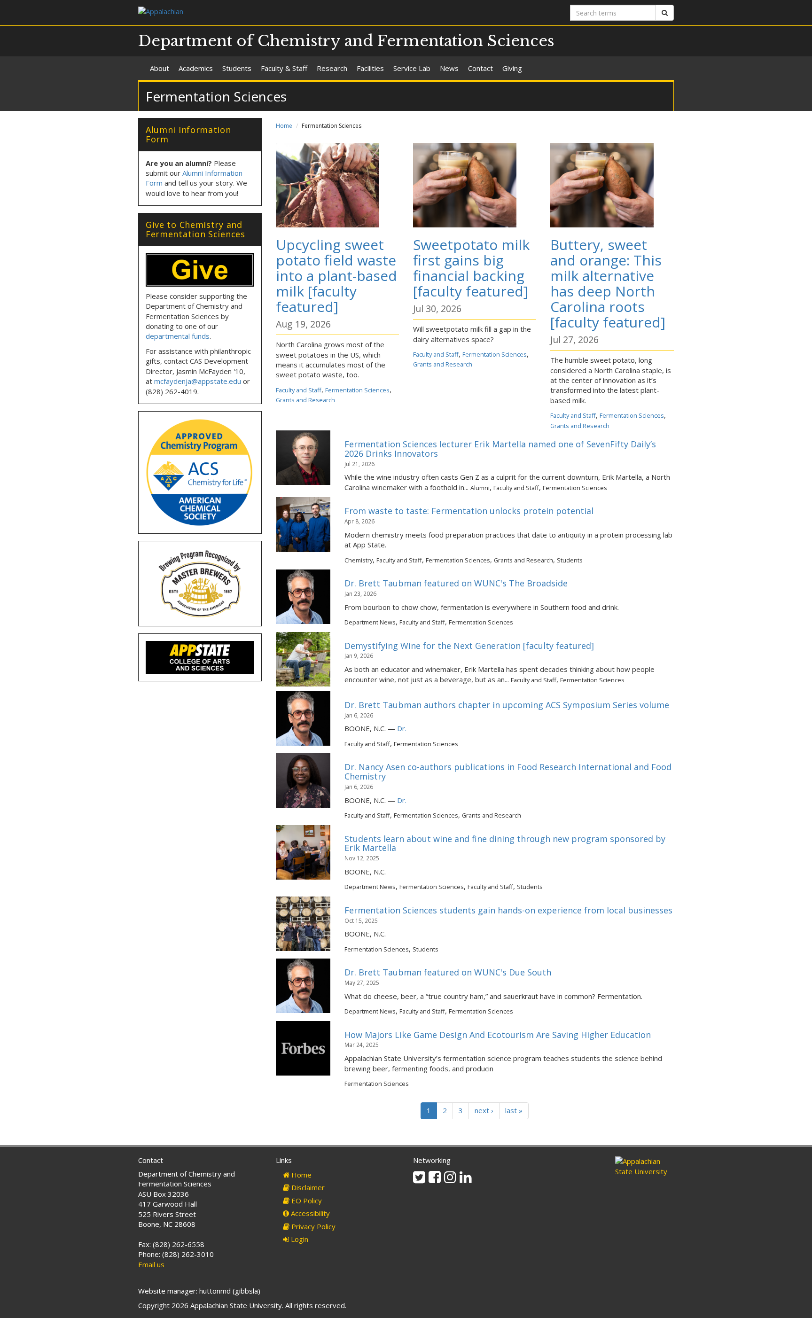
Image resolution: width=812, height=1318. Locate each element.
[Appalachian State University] (268, 12)
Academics (196, 68)
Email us (151, 1264)
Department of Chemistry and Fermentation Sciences (346, 40)
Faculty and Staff (298, 390)
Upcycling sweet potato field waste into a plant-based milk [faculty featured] (336, 275)
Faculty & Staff (284, 68)
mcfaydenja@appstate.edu (197, 381)
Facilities (370, 68)
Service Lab (411, 68)
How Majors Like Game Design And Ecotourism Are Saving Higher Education (497, 1034)
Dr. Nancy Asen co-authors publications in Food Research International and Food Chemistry (507, 771)
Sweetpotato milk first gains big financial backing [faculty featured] (471, 268)
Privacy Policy (312, 1226)
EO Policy (305, 1200)
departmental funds (178, 336)
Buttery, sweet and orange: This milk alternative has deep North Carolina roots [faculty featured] (607, 283)
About (159, 68)
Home (284, 126)
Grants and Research (305, 400)
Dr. (401, 728)
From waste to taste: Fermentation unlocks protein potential (468, 510)
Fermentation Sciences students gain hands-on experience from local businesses (508, 910)
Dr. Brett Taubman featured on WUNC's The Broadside (456, 583)
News (449, 68)
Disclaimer (307, 1187)
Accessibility (309, 1213)
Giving (512, 68)
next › (484, 1110)
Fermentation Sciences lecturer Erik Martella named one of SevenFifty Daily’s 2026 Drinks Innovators (500, 448)
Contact (480, 68)
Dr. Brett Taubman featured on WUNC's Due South (447, 972)
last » (514, 1110)
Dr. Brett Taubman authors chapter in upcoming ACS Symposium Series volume (506, 704)
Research (332, 68)
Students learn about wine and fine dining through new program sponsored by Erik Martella (504, 843)
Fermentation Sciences (357, 390)
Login (298, 1239)
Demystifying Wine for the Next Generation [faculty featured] (469, 645)
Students (236, 68)
